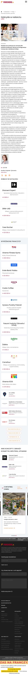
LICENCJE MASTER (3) (13, 440)
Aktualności (7, 11)
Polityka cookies (9, 657)
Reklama (3, 605)
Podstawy (3, 639)
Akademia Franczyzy (19, 648)
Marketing (17, 650)
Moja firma (17, 629)
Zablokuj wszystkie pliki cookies (9, 671)
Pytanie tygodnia (18, 618)
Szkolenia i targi (4, 619)
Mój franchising (18, 627)
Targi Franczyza (18, 643)
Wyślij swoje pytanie (6, 591)
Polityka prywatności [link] (14, 673)
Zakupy (3, 611)
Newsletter (17, 639)
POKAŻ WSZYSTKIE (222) (13, 429)
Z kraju (12, 11)
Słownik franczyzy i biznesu (7, 649)
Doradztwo (4, 607)
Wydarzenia (17, 620)
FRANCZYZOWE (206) (13, 433)
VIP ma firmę (17, 631)
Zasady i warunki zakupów (7, 621)
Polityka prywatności (18, 657)
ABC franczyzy (4, 636)
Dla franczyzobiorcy (5, 641)
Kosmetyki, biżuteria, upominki (8, 13)
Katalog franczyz (5, 600)
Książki (2, 617)
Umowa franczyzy (5, 645)
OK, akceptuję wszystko (14, 669)
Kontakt (16, 652)
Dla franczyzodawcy (5, 643)
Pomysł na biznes (18, 633)
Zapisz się (3, 564)
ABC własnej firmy (5, 647)
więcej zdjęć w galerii (18, 38)
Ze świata (17, 616)
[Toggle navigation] (26, 1)
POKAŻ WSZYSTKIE (19, 487)
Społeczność (18, 636)
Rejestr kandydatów (6, 603)
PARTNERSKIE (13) (13, 437)
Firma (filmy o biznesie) (20, 625)
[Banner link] (14, 7)
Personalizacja (23, 671)
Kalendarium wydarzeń (20, 641)
